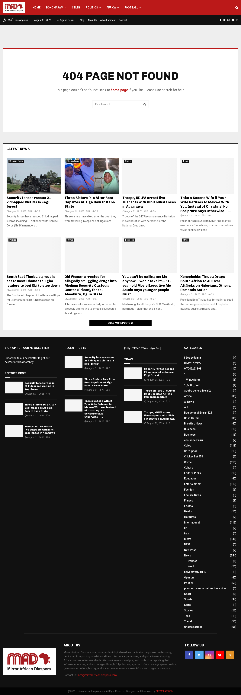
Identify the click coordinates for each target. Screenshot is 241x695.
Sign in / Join (66, 20)
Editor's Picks (192, 473)
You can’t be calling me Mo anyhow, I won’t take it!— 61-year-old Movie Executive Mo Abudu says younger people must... (146, 285)
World (191, 566)
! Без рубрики (73, 161)
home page (119, 90)
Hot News (190, 516)
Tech (187, 615)
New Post (190, 550)
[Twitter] (199, 655)
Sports (188, 599)
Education (190, 478)
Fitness (188, 500)
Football (131, 7)
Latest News (18, 149)
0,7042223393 (192, 368)
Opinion (189, 577)
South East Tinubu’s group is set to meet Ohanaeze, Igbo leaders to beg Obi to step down (33, 281)
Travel (188, 621)
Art (186, 407)
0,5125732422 (192, 363)
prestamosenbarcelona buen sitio (205, 588)
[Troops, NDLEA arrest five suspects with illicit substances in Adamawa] (149, 176)
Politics (92, 7)
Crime (128, 161)
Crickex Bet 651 (193, 456)
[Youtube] (220, 655)
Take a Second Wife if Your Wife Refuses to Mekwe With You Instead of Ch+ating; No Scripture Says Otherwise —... (205, 204)
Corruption (191, 451)
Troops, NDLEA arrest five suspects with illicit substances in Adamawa (149, 202)
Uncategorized (193, 626)
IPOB (187, 528)
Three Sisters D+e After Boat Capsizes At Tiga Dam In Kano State (90, 202)
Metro (187, 538)
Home (36, 7)
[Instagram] (209, 655)
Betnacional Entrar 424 (198, 412)
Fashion (189, 489)
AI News (189, 401)
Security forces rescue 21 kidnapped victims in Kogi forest (29, 202)
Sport (187, 593)
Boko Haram (54, 7)
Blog (82, 20)
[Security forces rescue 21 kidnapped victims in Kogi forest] (34, 176)
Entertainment (192, 483)
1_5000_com (192, 385)
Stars (187, 604)
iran (186, 533)
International (192, 522)
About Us (92, 20)
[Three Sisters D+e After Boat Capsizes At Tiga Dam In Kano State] (92, 176)
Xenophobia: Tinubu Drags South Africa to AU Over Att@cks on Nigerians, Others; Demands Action (205, 283)
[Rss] (230, 655)
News (185, 161)
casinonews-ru (193, 440)
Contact (123, 20)
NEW (187, 544)
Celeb (76, 7)
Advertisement (108, 20)
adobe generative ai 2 (197, 390)
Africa (111, 7)
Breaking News (16, 161)
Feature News (192, 495)
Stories (188, 610)
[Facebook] (189, 655)
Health (188, 511)
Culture (188, 467)
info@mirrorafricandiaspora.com (97, 675)
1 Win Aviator (192, 379)
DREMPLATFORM (164, 691)
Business (129, 240)
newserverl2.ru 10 (195, 571)
